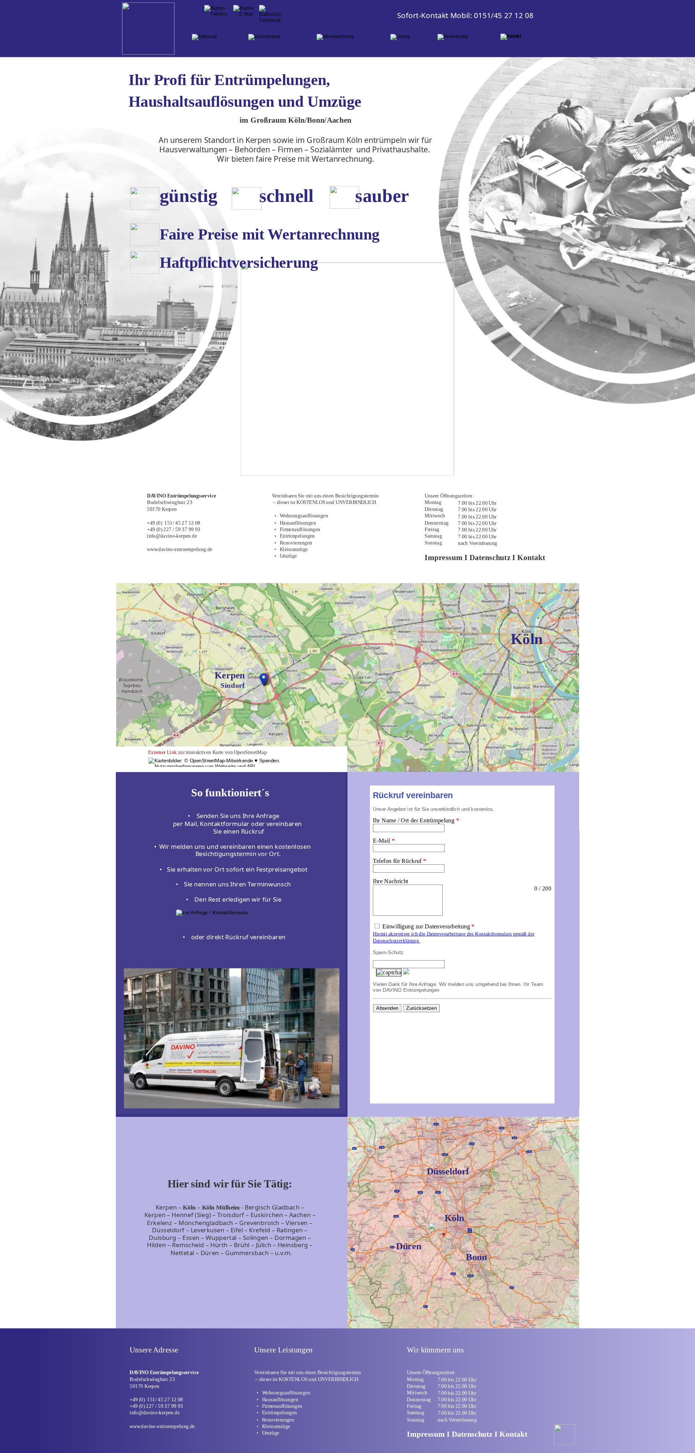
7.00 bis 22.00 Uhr (457, 1379)
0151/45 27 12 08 (503, 15)
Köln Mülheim (221, 1207)
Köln (189, 1207)
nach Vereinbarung (457, 1420)
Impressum (427, 1434)
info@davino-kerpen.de (155, 1413)
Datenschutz (472, 1434)
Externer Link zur (166, 752)
